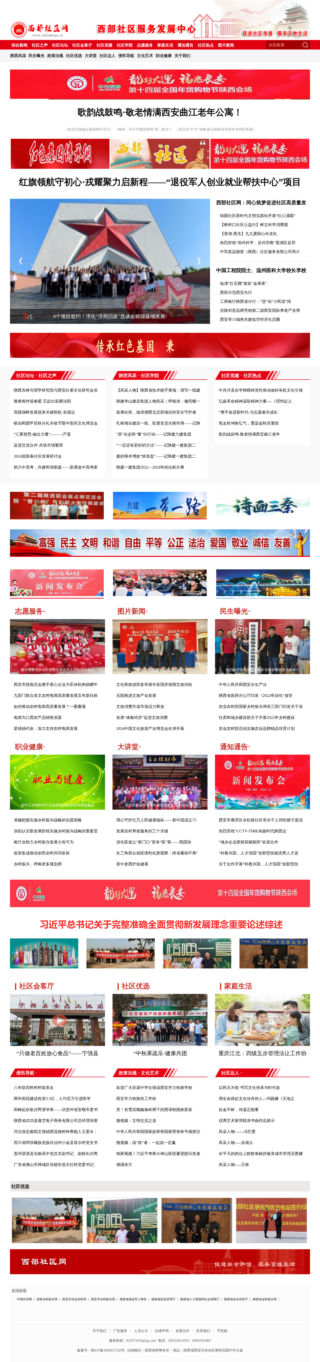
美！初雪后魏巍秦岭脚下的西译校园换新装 (154, 1109)
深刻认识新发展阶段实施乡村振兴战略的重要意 (56, 831)
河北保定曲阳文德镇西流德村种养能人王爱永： (56, 1131)
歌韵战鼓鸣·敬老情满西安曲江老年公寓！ (160, 112)
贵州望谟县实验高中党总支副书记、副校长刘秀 (56, 1153)
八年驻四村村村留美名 (34, 1087)
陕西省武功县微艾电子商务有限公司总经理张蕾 (56, 1120)
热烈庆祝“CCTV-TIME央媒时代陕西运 (252, 831)
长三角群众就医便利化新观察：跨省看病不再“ (157, 853)
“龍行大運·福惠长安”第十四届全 (160, 670)
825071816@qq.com (141, 1340)
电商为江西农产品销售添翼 (38, 717)
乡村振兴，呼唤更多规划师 (38, 864)
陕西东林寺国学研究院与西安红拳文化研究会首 (56, 390)
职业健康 (164, 56)
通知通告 (186, 45)
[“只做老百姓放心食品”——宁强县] (57, 997)
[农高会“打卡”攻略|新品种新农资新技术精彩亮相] (216, 129)
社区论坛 (60, 45)
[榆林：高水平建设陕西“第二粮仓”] (144, 129)
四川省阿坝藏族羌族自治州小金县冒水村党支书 (56, 1142)
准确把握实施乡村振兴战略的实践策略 (48, 820)
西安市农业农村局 (74, 1299)
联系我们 (203, 1331)
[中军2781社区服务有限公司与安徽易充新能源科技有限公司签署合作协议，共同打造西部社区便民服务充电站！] (271, 1200)
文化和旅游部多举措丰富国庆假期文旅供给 (154, 684)
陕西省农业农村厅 (236, 1299)
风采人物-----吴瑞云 (236, 1142)
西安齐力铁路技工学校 (136, 1098)
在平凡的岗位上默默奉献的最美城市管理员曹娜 (261, 1153)
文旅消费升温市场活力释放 (140, 706)
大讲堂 (91, 56)
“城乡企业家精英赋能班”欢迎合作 (248, 842)
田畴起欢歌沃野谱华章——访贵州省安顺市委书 (56, 1109)
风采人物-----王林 (234, 1164)
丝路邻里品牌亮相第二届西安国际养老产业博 (260, 310)
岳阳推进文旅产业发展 (136, 695)
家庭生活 (165, 45)
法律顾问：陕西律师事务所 (148, 1350)
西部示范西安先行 (236, 292)
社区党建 (104, 45)
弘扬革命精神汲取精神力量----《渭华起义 (255, 401)
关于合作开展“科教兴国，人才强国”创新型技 (258, 864)
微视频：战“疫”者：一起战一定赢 (146, 1142)
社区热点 (206, 45)
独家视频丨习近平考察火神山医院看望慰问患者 (158, 1153)
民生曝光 (36, 56)
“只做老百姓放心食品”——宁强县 (57, 1053)
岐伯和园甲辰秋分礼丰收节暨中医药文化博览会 (56, 423)
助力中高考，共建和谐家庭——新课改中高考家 (56, 467)
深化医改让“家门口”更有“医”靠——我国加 (153, 842)
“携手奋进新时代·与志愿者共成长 (248, 412)
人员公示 (141, 1331)
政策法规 (55, 56)
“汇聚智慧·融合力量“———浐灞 (42, 434)
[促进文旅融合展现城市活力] (88, 129)
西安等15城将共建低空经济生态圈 (250, 319)
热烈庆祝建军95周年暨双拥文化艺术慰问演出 (160, 805)
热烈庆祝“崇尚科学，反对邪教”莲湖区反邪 (258, 243)
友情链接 (19, 1290)
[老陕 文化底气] (160, 72)
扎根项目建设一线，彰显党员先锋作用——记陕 (158, 423)
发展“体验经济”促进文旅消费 (142, 717)
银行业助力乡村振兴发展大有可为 (44, 842)
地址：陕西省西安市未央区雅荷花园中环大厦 (208, 1350)
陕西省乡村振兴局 (265, 1299)
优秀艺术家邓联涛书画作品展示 (247, 1120)
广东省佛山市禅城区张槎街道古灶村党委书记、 (56, 1164)
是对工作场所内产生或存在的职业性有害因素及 (57, 805)
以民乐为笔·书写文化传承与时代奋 (249, 1087)
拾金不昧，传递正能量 (239, 1109)
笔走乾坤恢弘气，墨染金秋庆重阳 (249, 423)
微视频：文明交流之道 (136, 1120)
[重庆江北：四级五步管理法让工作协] (262, 997)
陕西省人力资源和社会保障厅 (199, 1299)
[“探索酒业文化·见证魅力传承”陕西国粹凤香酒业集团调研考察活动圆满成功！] (47, 1200)
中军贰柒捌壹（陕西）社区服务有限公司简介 (260, 252)
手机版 (222, 1331)
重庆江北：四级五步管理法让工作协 (262, 1053)
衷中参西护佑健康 (132, 864)
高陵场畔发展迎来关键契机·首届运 (44, 412)
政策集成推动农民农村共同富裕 (42, 853)
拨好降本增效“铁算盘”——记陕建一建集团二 (156, 456)
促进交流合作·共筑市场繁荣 (38, 445)
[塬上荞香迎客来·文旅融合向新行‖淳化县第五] (110, 201)
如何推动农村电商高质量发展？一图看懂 (50, 706)
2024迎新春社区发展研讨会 (38, 456)
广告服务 (120, 1331)
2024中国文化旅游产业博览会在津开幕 (150, 728)
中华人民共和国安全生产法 (243, 684)
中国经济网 (24, 1299)
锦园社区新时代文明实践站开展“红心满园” (258, 216)
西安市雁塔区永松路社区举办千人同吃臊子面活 (57, 670)
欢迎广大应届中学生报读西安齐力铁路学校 (154, 1087)
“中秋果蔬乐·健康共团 (160, 1053)
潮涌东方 (124, 1164)
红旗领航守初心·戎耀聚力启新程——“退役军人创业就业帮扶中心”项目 (160, 182)
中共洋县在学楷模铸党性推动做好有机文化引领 (261, 390)
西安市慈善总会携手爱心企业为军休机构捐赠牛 (56, 684)
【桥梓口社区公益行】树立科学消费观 (254, 225)
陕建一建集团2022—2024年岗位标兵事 (150, 467)
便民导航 (126, 56)
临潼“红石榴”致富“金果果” (243, 283)
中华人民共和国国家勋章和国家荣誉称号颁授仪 (158, 1131)
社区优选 (74, 56)
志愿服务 (145, 45)
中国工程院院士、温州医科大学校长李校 (261, 270)
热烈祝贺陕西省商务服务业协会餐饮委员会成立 (262, 670)
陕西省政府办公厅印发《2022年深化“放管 (255, 695)
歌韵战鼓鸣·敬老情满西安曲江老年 (249, 434)
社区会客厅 (82, 45)
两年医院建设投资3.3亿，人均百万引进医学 (52, 1098)
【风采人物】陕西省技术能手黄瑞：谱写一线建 (158, 390)
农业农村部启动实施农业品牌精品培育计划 (257, 728)
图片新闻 (226, 45)
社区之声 (40, 45)
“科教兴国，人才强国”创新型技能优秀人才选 (258, 853)
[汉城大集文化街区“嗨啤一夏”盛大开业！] (122, 1200)
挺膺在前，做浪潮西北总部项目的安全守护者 (156, 412)
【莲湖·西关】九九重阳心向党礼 (248, 234)
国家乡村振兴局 (47, 1299)
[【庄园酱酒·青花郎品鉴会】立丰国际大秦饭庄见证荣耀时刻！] (196, 1200)
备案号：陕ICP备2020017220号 (100, 1350)
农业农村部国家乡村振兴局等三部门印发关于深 (261, 706)
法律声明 (162, 1331)
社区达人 (108, 56)
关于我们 (182, 56)
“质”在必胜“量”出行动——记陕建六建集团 (153, 434)
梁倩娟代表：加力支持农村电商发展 (46, 728)
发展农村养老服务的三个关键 (142, 831)
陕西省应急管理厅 (164, 1299)
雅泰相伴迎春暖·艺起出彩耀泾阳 (42, 401)
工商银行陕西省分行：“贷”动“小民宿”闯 (255, 301)
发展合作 (183, 1331)
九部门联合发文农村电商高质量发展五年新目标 (56, 695)
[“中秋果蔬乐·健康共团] (160, 997)
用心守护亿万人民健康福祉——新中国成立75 (156, 820)
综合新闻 (20, 45)
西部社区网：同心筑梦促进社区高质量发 (261, 202)
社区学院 (125, 45)
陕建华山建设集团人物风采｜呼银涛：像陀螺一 (158, 401)
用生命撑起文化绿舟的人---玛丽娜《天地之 (256, 1098)
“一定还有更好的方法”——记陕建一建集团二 (156, 445)
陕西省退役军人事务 (133, 1299)
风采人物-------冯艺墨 (237, 1131)
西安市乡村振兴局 (103, 1299)
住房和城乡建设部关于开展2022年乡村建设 (257, 717)
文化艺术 (145, 56)
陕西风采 (18, 56)
